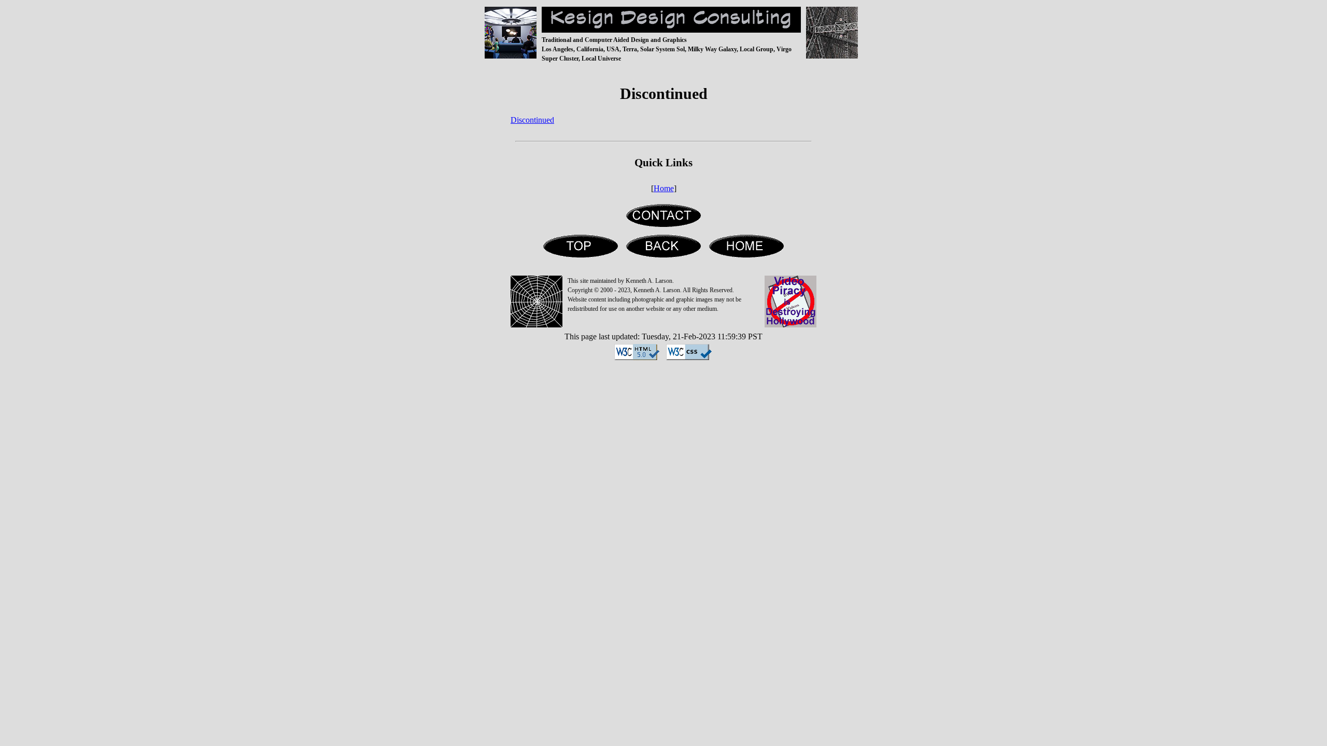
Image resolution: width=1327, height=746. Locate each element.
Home (664, 188)
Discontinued (532, 120)
